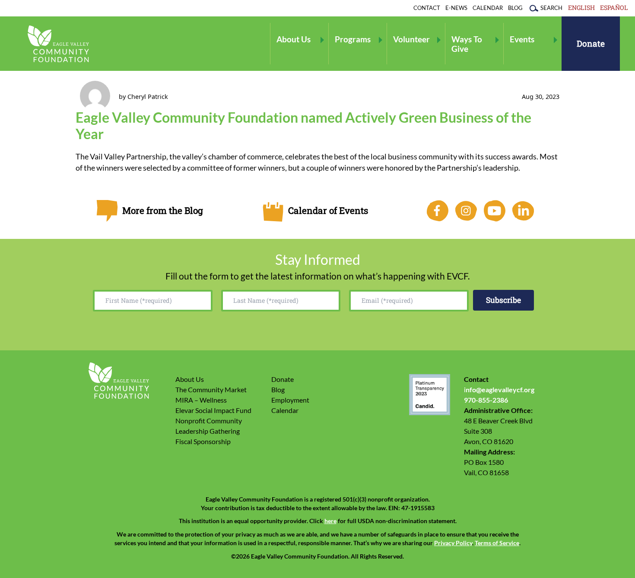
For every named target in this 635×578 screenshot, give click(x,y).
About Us (293, 39)
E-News (456, 7)
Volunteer (411, 39)
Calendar (488, 7)
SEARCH (551, 7)
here (330, 521)
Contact (426, 7)
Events (522, 39)
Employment (290, 400)
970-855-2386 (486, 400)
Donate (591, 43)
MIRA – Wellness (201, 400)
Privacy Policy (453, 543)
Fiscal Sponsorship (203, 441)
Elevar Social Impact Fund (213, 410)
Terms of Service (497, 543)
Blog (515, 7)
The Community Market (211, 389)
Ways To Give (466, 43)
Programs (353, 39)
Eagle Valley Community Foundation (58, 43)
